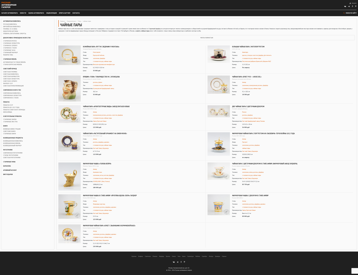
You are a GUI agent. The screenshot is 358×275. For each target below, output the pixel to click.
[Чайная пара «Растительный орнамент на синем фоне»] (69, 144)
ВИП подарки (8, 174)
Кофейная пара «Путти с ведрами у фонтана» (101, 47)
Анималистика (97, 172)
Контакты (76, 13)
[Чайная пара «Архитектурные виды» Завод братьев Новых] (69, 117)
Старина (224, 256)
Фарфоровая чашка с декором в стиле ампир (250, 195)
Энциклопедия (51, 13)
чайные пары (108, 61)
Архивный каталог (10, 170)
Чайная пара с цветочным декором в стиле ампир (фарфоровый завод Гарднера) (264, 163)
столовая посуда (98, 61)
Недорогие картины (10, 31)
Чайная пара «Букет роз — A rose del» (247, 77)
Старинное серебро (10, 45)
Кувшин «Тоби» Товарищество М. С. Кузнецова (101, 77)
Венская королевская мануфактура (104, 64)
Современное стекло (11, 98)
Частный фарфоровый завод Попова (253, 121)
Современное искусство (12, 90)
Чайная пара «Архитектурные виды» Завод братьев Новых (106, 106)
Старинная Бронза (10, 41)
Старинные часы (9, 50)
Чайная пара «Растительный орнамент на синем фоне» (105, 133)
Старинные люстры (10, 122)
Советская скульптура (11, 79)
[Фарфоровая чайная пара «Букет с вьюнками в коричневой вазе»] (69, 236)
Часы (179, 256)
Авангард (245, 52)
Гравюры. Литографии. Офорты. (14, 33)
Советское (148, 256)
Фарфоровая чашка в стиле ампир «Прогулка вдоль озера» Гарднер (110, 195)
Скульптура (190, 256)
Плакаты (6, 102)
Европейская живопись (12, 26)
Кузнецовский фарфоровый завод (103, 88)
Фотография (7, 150)
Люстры (211, 256)
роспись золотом (112, 115)
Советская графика (10, 72)
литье (102, 175)
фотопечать (267, 55)
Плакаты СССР (8, 105)
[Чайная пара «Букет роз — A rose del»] (219, 86)
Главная (62, 21)
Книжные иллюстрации (11, 129)
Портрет (245, 142)
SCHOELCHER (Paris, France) (101, 181)
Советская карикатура (11, 76)
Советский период (10, 69)
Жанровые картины (99, 204)
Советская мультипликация (13, 86)
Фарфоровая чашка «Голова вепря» (97, 163)
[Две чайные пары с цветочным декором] (219, 117)
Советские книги (9, 131)
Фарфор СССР (8, 83)
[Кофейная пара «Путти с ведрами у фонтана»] (69, 59)
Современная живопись (12, 93)
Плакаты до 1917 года (11, 107)
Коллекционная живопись (13, 141)
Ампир (244, 82)
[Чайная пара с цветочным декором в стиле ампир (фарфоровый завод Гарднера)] (219, 174)
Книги (5, 126)
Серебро (204, 256)
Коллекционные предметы (13, 138)
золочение (96, 58)
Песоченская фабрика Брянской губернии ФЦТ (256, 61)
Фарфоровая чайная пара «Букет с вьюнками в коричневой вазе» (109, 225)
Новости (23, 13)
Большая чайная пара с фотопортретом (248, 47)
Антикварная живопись (12, 21)
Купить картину (64, 13)
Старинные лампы (9, 119)
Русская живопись (10, 24)
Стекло (174, 256)
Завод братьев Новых (99, 121)
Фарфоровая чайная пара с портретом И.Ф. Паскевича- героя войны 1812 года (263, 133)
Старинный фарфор (10, 52)
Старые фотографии (10, 155)
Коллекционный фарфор (12, 146)
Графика (140, 256)
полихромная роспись (255, 85)
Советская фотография (11, 157)
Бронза (168, 256)
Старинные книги (9, 134)
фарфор (102, 58)
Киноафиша (7, 112)
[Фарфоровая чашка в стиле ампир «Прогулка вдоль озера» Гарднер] (69, 207)
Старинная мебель (10, 59)
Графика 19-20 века (10, 29)
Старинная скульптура (11, 43)
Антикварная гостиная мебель (14, 62)
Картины (134, 256)
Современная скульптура (12, 95)
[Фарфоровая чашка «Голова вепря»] (69, 176)
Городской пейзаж (98, 55)
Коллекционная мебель (11, 143)
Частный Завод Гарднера (101, 148)
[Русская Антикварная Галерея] (8, 5)
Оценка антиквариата (36, 13)
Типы (79, 21)
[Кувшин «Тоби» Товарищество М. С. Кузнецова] (69, 88)
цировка (106, 142)
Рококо (244, 112)
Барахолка (7, 166)
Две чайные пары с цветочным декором (248, 106)
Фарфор (161, 256)
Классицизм (96, 52)
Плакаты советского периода (14, 110)
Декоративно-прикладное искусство (17, 38)
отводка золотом (252, 55)
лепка (251, 172)
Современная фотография (12, 153)
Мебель (198, 256)
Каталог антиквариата (9, 13)
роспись (95, 82)
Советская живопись (11, 74)
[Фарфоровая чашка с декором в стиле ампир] (219, 206)
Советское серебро (10, 81)
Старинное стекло (10, 48)
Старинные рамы (9, 162)
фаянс (100, 82)
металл (106, 175)
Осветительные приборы (12, 116)
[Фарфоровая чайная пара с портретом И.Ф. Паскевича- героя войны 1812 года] (219, 145)
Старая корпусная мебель (12, 64)
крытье (244, 55)
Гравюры (217, 256)
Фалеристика (8, 55)
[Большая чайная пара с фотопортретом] (219, 57)
